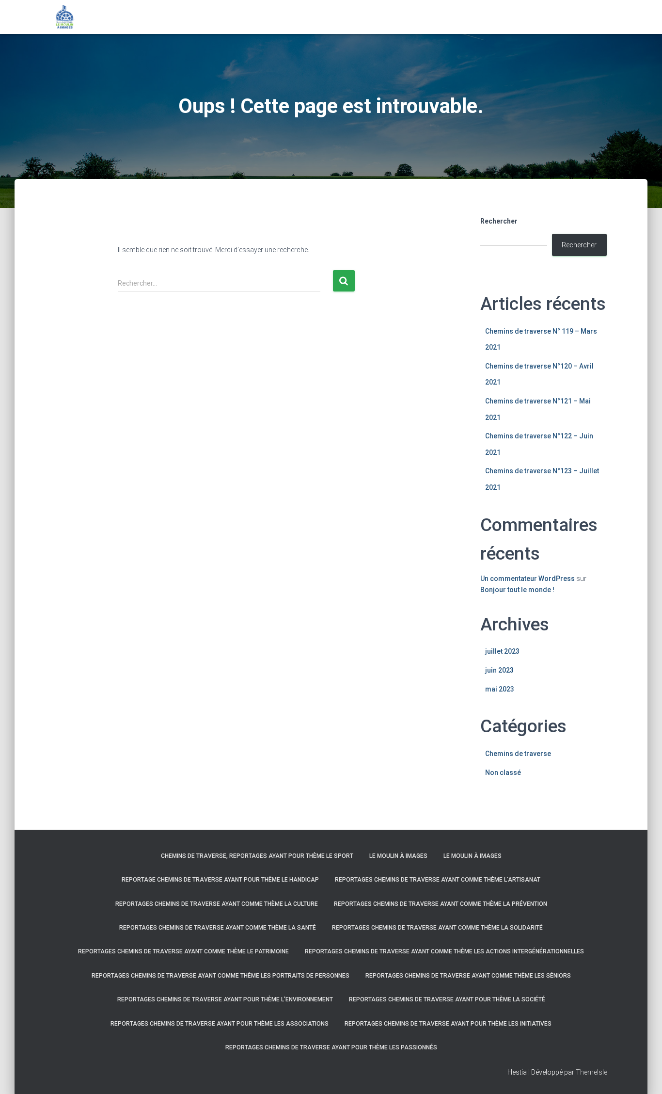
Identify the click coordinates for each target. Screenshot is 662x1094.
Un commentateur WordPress (527, 578)
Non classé (503, 772)
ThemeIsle (591, 1072)
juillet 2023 (502, 651)
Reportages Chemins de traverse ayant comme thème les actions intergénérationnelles (444, 951)
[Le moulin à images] (64, 17)
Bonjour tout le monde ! (517, 590)
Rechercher (499, 221)
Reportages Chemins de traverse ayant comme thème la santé (217, 927)
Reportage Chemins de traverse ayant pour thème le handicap (220, 879)
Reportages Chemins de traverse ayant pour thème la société (447, 999)
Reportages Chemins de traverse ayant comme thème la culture (216, 904)
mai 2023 (499, 689)
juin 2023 (499, 670)
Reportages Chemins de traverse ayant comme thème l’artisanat (437, 879)
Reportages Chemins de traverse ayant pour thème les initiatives (448, 1023)
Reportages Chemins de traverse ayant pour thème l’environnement (225, 999)
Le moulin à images (398, 856)
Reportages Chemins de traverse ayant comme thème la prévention (440, 904)
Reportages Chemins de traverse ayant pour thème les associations (219, 1023)
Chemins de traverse (518, 753)
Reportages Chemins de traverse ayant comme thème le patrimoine (183, 951)
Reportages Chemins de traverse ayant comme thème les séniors (468, 975)
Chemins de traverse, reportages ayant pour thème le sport (257, 856)
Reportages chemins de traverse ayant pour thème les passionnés (331, 1047)
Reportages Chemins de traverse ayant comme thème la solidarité (437, 927)
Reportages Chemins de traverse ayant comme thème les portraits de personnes (220, 975)
